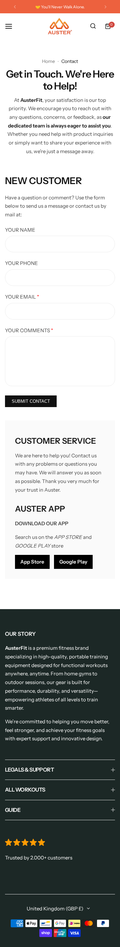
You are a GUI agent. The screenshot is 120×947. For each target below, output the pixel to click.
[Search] (93, 26)
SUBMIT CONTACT (31, 401)
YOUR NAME (20, 230)
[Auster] (60, 26)
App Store (32, 562)
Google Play (73, 562)
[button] (15, 7)
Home (48, 61)
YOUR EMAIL (22, 297)
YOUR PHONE (21, 263)
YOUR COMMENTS (29, 330)
